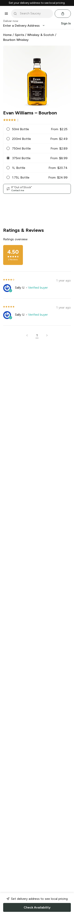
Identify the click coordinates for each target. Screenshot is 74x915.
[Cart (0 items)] (63, 13)
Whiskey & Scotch (40, 35)
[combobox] (35, 13)
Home (7, 35)
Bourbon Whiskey (16, 40)
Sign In (66, 23)
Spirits (19, 35)
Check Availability (37, 907)
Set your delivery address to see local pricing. (37, 3)
